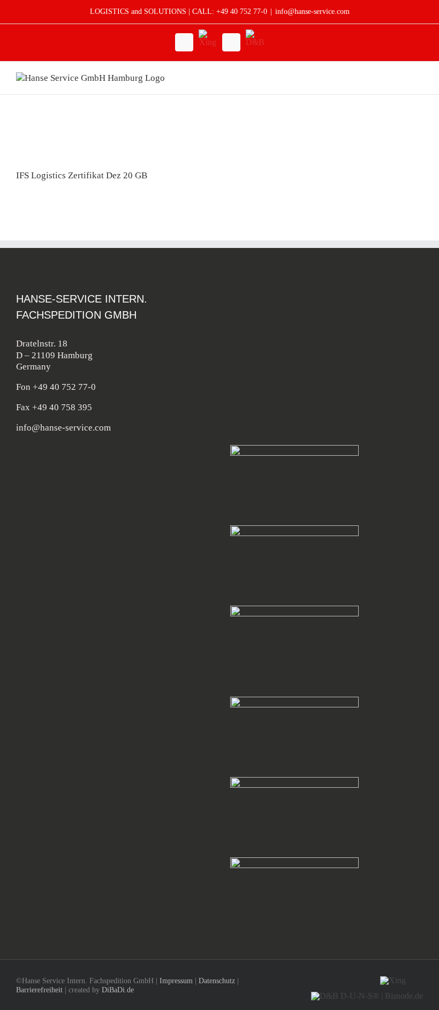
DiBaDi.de (118, 990)
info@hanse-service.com (312, 11)
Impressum (176, 981)
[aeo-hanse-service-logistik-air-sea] (294, 701)
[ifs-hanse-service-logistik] (294, 610)
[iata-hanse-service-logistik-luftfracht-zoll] (294, 449)
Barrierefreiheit (39, 990)
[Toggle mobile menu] (418, 78)
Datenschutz (217, 981)
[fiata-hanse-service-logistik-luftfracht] (294, 530)
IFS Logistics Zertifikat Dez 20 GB (81, 175)
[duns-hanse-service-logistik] (294, 862)
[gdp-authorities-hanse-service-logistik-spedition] (294, 782)
